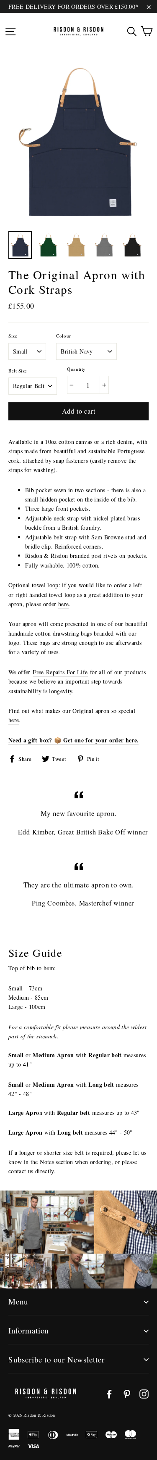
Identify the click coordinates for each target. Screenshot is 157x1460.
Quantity (76, 369)
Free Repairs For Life (60, 672)
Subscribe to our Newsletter (56, 1359)
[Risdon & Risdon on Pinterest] (126, 1394)
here (63, 604)
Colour (63, 335)
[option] (78, 142)
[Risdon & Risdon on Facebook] (109, 1394)
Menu (18, 1301)
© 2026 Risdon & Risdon (31, 1415)
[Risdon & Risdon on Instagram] (144, 1394)
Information (28, 1330)
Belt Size (17, 370)
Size (12, 335)
